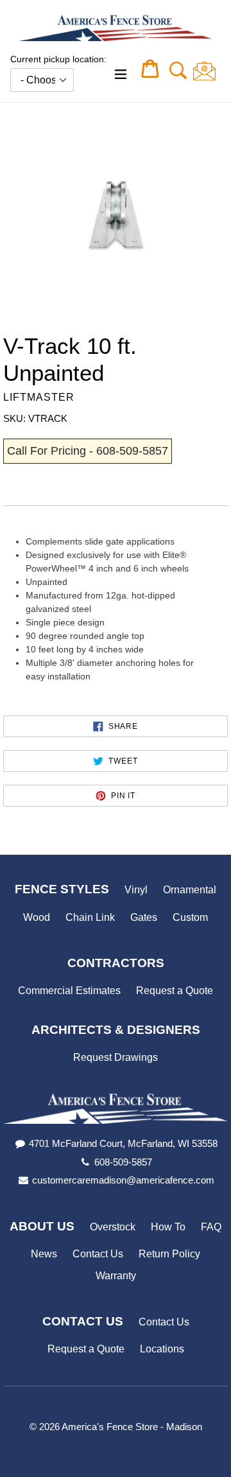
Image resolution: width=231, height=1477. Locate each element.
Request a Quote (174, 990)
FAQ (211, 1226)
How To (168, 1226)
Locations (162, 1348)
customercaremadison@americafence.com (123, 1180)
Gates (143, 917)
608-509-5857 (123, 1162)
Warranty (116, 1275)
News (44, 1253)
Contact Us (98, 1253)
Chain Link (90, 917)
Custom (190, 917)
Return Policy (169, 1253)
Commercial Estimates (69, 990)
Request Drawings (115, 1057)
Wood (36, 917)
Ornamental (189, 889)
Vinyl (136, 889)
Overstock (112, 1226)
